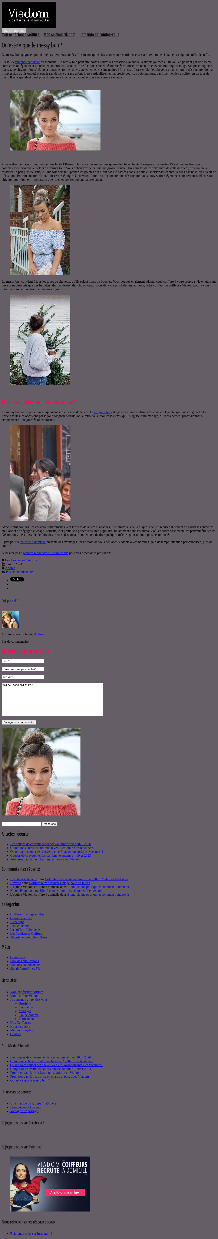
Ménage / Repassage (24, 1111)
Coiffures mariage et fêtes (27, 914)
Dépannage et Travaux (25, 1107)
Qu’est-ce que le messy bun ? (30, 1080)
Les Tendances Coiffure (21, 560)
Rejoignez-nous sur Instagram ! (31, 1233)
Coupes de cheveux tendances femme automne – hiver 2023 (50, 855)
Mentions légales (21, 1030)
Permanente (26, 1019)
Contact (15, 1034)
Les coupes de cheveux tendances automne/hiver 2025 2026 (50, 844)
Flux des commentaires (25, 965)
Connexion (17, 957)
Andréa (10, 568)
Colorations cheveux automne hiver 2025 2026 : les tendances (51, 848)
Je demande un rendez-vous (28, 999)
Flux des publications (24, 961)
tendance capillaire (27, 62)
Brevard (15, 883)
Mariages (25, 1011)
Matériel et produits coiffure (28, 937)
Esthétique (17, 922)
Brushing (25, 1003)
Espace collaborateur (14, 30)
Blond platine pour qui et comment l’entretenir (98, 887)
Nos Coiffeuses (20, 1022)
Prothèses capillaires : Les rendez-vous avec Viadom (45, 859)
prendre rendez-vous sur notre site (45, 553)
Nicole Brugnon (21, 890)
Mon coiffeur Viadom (59, 34)
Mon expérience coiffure (21, 34)
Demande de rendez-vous (99, 34)
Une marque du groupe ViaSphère (33, 1103)
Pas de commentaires (20, 572)
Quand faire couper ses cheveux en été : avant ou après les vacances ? (56, 851)
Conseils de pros (21, 918)
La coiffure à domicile (25, 929)
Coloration (26, 1007)
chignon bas (102, 412)
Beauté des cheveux (23, 879)
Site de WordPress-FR (25, 968)
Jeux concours (19, 926)
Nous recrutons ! (21, 1026)
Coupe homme (29, 1015)
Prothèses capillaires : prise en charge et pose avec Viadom (49, 1076)
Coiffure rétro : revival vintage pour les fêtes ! (59, 883)
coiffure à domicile (33, 542)
